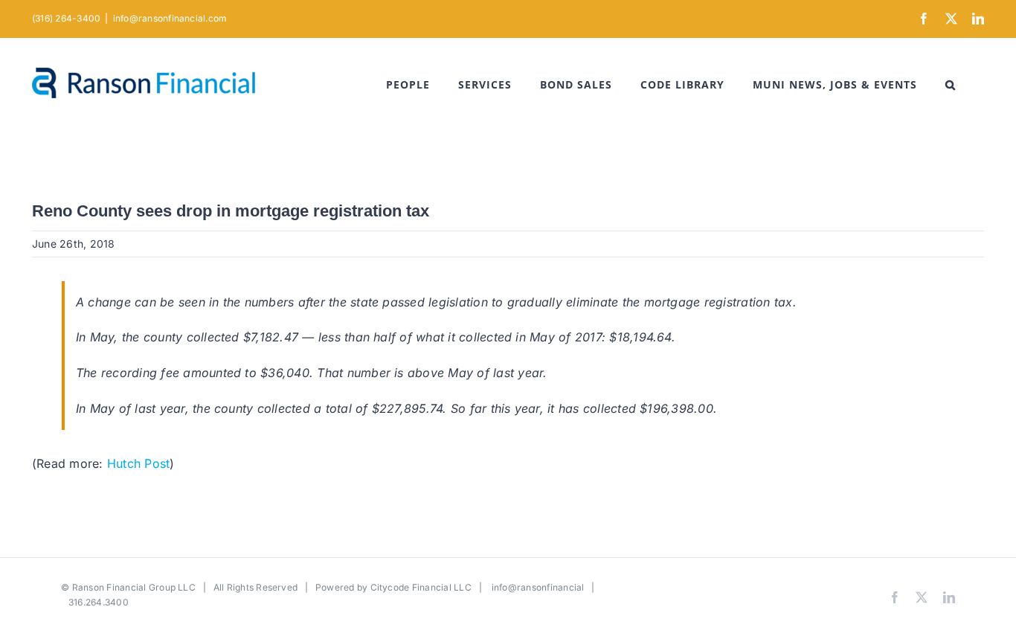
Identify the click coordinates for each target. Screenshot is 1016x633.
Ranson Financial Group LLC (134, 587)
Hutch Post (138, 463)
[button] (950, 85)
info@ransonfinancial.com (170, 18)
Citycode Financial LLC (421, 587)
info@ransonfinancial (538, 587)
